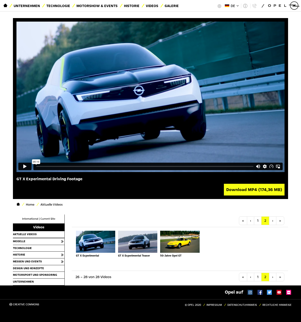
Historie (131, 6)
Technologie (58, 6)
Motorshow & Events (97, 6)
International (30, 219)
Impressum (214, 305)
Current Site (47, 219)
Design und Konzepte (28, 268)
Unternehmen (27, 6)
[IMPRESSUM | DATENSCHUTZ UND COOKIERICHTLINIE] (245, 6)
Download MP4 (254, 189)
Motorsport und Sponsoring (35, 275)
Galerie (172, 6)
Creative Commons (25, 304)
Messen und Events (27, 261)
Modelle (19, 241)
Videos (152, 6)
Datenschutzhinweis (242, 305)
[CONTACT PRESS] (254, 6)
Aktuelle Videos (25, 234)
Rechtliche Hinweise (277, 305)
